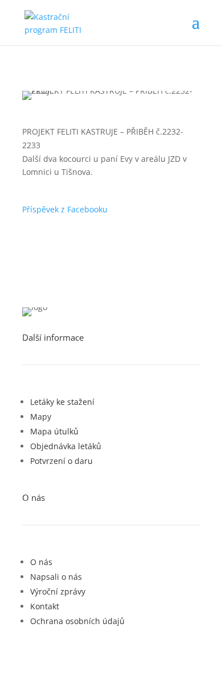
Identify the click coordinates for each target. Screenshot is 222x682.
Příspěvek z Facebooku (65, 209)
